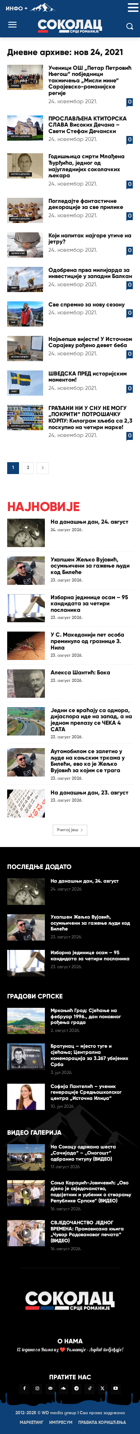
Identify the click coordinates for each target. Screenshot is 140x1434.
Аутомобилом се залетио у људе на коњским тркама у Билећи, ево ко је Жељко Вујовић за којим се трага (88, 761)
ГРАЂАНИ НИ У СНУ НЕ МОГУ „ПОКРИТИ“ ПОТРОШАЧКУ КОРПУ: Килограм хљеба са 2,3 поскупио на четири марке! (90, 418)
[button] (133, 8)
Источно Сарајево (19, 357)
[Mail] (50, 1389)
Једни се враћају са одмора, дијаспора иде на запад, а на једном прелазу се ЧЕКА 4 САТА (91, 720)
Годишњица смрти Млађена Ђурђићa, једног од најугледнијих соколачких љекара (86, 166)
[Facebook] (24, 1389)
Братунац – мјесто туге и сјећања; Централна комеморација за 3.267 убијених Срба (89, 1055)
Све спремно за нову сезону (86, 304)
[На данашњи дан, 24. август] (26, 533)
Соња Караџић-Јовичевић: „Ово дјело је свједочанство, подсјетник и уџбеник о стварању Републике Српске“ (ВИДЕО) (91, 1192)
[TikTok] (89, 1389)
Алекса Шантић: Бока (80, 672)
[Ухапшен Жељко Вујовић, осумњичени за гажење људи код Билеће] (26, 570)
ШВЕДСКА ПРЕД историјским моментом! (87, 376)
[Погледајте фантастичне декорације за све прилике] (25, 210)
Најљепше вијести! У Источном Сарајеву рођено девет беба (90, 342)
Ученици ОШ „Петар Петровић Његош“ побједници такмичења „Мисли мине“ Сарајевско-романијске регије (89, 80)
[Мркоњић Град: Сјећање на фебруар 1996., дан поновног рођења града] (26, 1021)
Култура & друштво (20, 136)
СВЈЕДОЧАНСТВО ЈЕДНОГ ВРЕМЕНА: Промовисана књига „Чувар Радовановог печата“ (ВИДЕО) (87, 1232)
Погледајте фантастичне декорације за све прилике (85, 204)
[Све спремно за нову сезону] (25, 314)
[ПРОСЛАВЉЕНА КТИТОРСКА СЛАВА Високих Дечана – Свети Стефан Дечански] (25, 128)
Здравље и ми (18, 253)
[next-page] (43, 468)
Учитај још (67, 830)
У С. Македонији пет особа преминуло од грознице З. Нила (87, 641)
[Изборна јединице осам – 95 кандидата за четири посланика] (26, 608)
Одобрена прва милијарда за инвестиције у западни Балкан (90, 273)
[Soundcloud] (63, 1389)
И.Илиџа (15, 86)
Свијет (14, 288)
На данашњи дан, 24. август (90, 521)
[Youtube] (115, 1389)
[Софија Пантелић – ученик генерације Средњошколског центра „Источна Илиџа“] (26, 1097)
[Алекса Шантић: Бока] (26, 683)
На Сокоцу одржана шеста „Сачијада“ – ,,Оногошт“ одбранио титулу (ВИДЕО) (83, 1153)
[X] (102, 1389)
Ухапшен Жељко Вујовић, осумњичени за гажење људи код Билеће (90, 565)
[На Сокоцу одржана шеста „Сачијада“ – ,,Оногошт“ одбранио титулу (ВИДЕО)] (26, 1157)
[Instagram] (37, 1389)
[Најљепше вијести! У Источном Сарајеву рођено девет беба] (25, 348)
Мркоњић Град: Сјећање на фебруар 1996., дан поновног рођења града (86, 1016)
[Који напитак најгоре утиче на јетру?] (25, 245)
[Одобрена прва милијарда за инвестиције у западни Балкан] (25, 279)
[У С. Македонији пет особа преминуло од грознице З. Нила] (26, 646)
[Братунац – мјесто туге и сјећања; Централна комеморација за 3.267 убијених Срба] (26, 1056)
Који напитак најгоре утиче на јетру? (89, 238)
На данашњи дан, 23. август (90, 792)
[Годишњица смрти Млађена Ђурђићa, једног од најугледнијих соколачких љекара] (25, 165)
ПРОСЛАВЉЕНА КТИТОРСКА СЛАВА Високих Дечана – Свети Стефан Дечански (87, 125)
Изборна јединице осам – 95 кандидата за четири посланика (89, 603)
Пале (13, 322)
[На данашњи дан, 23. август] (26, 803)
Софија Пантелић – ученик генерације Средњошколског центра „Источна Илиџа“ (86, 1092)
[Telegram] (76, 1389)
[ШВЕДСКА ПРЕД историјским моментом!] (25, 383)
